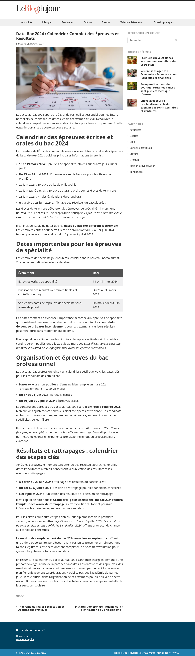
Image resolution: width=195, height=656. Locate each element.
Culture (88, 22)
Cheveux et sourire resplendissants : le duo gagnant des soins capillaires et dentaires (159, 106)
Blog (21, 595)
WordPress (173, 652)
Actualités (26, 22)
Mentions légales (25, 639)
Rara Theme (149, 652)
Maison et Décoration (131, 22)
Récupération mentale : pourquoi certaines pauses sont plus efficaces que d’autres (158, 89)
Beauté (106, 22)
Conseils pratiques (164, 22)
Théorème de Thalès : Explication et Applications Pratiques (41, 608)
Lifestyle (46, 22)
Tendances (67, 22)
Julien (23, 43)
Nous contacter (24, 636)
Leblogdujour (39, 652)
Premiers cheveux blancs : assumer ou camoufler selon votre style (159, 61)
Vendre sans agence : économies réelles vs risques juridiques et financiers (159, 74)
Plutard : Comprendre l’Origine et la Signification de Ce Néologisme (98, 608)
